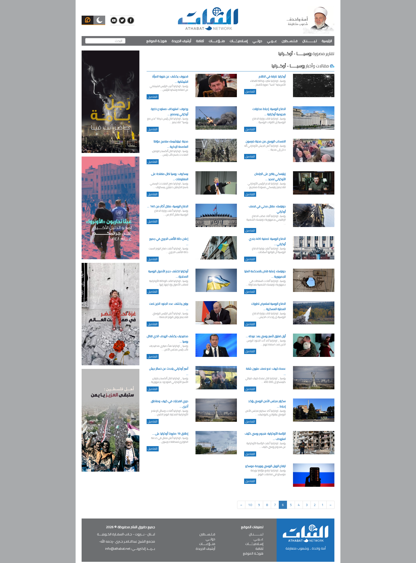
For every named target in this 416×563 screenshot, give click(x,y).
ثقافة (200, 41)
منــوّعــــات (217, 41)
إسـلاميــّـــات (239, 41)
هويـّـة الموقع (156, 41)
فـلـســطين (290, 41)
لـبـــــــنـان (309, 41)
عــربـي (272, 41)
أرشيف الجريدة (181, 41)
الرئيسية (327, 41)
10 (250, 505)
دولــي (257, 41)
